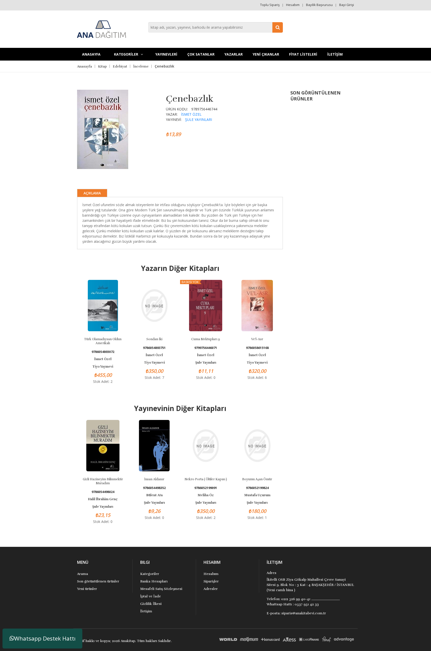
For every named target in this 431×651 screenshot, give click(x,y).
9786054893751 (154, 348)
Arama (82, 574)
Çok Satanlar (201, 54)
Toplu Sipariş (270, 4)
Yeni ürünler (87, 589)
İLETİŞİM (335, 54)
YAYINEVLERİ (166, 54)
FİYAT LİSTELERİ (303, 54)
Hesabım (293, 4)
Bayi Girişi (346, 4)
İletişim (146, 611)
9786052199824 (257, 488)
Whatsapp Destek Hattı (45, 638)
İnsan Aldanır (154, 479)
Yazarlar (233, 54)
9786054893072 (103, 352)
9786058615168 (257, 348)
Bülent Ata (154, 495)
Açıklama (92, 193)
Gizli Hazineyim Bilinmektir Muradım (103, 481)
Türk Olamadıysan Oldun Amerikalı (102, 341)
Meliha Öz (206, 495)
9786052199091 (205, 488)
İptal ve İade (150, 596)
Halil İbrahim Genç (103, 499)
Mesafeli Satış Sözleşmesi (161, 589)
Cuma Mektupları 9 (205, 339)
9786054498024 (103, 492)
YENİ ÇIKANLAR (266, 54)
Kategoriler (149, 574)
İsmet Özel (191, 114)
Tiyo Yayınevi (102, 367)
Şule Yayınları (198, 119)
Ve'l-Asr (257, 339)
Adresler (211, 589)
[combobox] (215, 27)
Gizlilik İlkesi (151, 604)
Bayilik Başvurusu (319, 4)
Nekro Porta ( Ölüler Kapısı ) (206, 479)
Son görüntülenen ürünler (98, 581)
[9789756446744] (102, 128)
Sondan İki (154, 339)
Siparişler (211, 581)
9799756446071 (205, 348)
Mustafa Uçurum (257, 495)
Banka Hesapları (154, 581)
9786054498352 (154, 488)
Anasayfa (91, 54)
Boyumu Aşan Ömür (257, 479)
